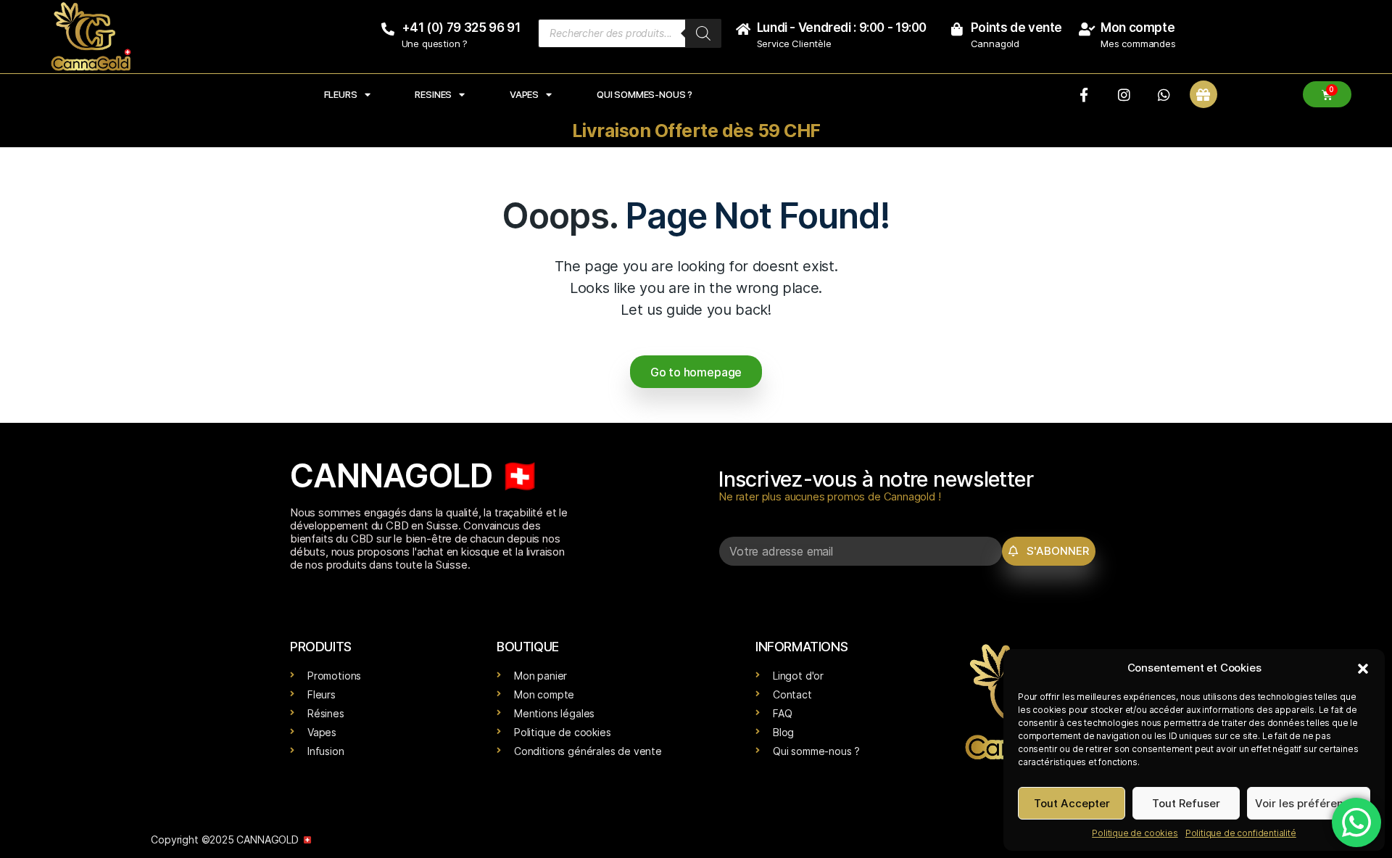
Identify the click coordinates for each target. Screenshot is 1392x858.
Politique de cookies (1134, 833)
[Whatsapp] (1163, 94)
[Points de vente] (957, 29)
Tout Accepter (1072, 803)
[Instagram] (1124, 94)
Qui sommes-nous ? (644, 94)
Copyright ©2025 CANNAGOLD (226, 839)
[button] (1363, 668)
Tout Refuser (1186, 803)
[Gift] (1203, 94)
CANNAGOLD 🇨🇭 (414, 475)
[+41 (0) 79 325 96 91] (387, 29)
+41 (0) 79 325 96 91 (461, 27)
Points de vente (1016, 27)
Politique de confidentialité (1240, 833)
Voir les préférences (1308, 803)
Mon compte (1137, 27)
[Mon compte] (1086, 29)
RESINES (433, 94)
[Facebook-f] (1084, 94)
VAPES (524, 94)
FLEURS (340, 94)
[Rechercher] (703, 33)
